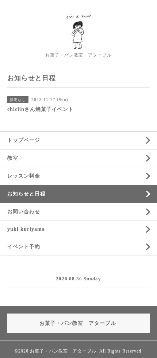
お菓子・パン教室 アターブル (63, 351)
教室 (12, 158)
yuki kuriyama (26, 229)
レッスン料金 (23, 176)
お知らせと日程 (26, 193)
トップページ (23, 140)
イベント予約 (23, 246)
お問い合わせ (23, 211)
